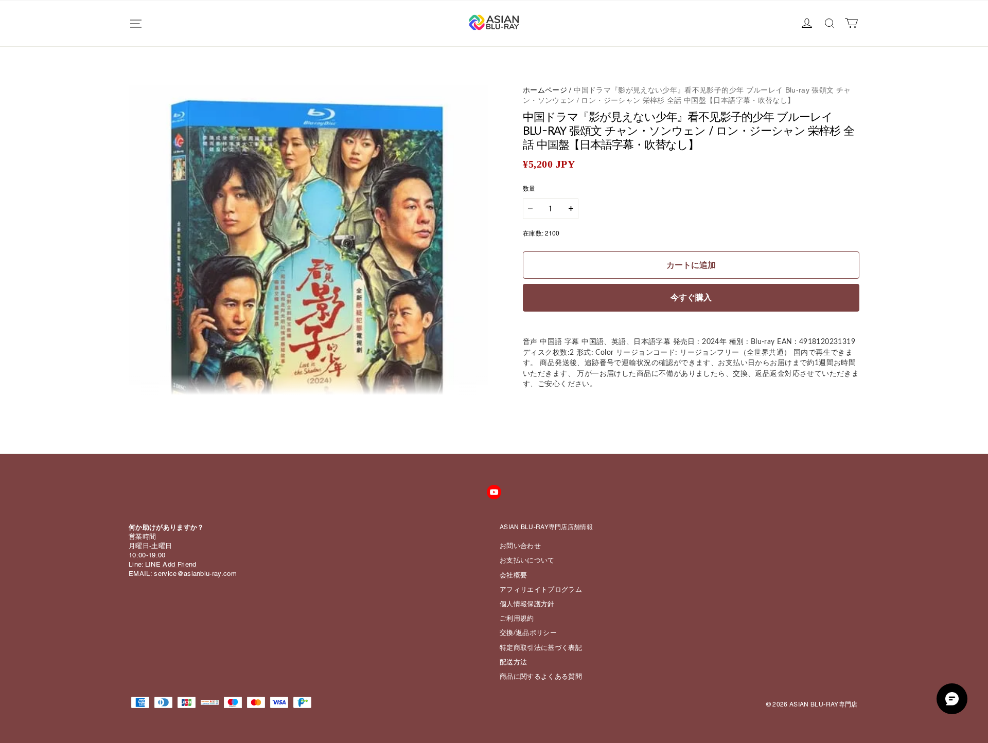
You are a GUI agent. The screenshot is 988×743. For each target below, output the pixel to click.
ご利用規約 (517, 618)
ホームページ (545, 90)
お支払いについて (527, 560)
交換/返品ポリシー (528, 633)
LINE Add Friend (171, 564)
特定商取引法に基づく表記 (541, 647)
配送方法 (513, 662)
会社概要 (513, 575)
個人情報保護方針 (527, 604)
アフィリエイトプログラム (541, 589)
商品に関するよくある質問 (541, 676)
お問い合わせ (520, 546)
